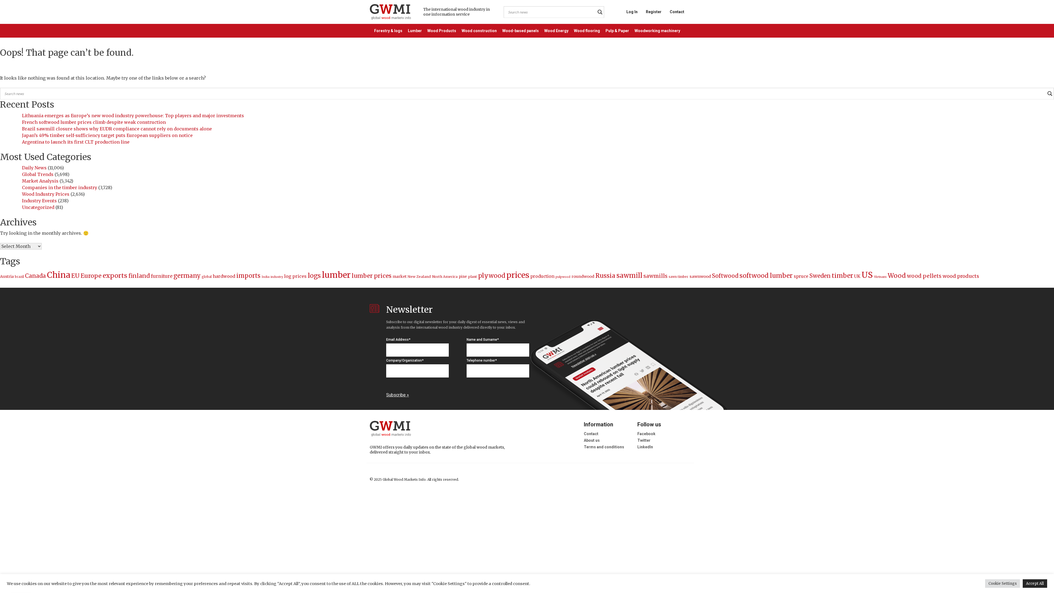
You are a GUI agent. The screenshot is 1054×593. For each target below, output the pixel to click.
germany (187, 275)
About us (592, 440)
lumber (336, 275)
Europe (91, 275)
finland (139, 275)
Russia (605, 275)
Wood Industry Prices (45, 194)
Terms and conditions (604, 447)
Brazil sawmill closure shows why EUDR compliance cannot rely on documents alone (117, 129)
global (207, 277)
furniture (161, 276)
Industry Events (39, 200)
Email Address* (398, 340)
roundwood (582, 276)
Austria (7, 276)
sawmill (629, 275)
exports (115, 275)
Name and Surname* (483, 340)
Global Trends (38, 174)
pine (463, 276)
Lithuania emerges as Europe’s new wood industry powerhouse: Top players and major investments (133, 115)
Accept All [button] (1035, 583)
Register (653, 12)
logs (314, 275)
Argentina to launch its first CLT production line (76, 142)
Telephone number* (482, 360)
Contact (677, 12)
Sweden (820, 275)
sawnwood (700, 276)
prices (517, 275)
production (542, 276)
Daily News (34, 167)
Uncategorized (38, 207)
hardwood (224, 276)
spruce (801, 276)
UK (857, 276)
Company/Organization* (405, 360)
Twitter (644, 440)
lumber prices (371, 275)
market (400, 276)
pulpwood (563, 277)
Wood (897, 275)
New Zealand (419, 276)
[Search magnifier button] (600, 12)
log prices (295, 276)
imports (248, 275)
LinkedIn (645, 447)
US (867, 275)
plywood (491, 275)
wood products (961, 276)
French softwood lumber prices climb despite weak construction (94, 122)
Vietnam (880, 277)
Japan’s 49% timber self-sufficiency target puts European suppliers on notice (107, 135)
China (58, 275)
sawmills (655, 276)
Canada (35, 275)
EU (75, 275)
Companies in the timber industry (59, 187)
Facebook (646, 434)
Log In (632, 12)
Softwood (725, 275)
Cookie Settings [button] (1002, 583)
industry (277, 277)
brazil (19, 277)
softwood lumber (766, 275)
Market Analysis (40, 181)
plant (472, 277)
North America (445, 277)
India (266, 277)
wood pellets (924, 276)
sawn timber (678, 277)
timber (842, 275)
